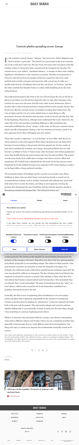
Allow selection (39, 249)
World (64, 414)
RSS (52, 440)
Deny (14, 249)
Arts (64, 417)
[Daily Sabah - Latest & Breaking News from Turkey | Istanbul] (40, 4)
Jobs (9, 440)
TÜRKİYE (39, 414)
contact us (41, 440)
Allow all (64, 249)
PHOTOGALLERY (15, 396)
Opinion (39, 421)
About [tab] (65, 200)
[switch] (31, 241)
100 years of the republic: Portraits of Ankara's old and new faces (30, 391)
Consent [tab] (14, 200)
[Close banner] (76, 194)
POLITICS (14, 414)
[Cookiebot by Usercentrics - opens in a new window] (62, 194)
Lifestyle (39, 417)
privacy (18, 440)
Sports (15, 421)
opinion (7, 359)
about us (29, 440)
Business (15, 417)
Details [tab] (39, 200)
